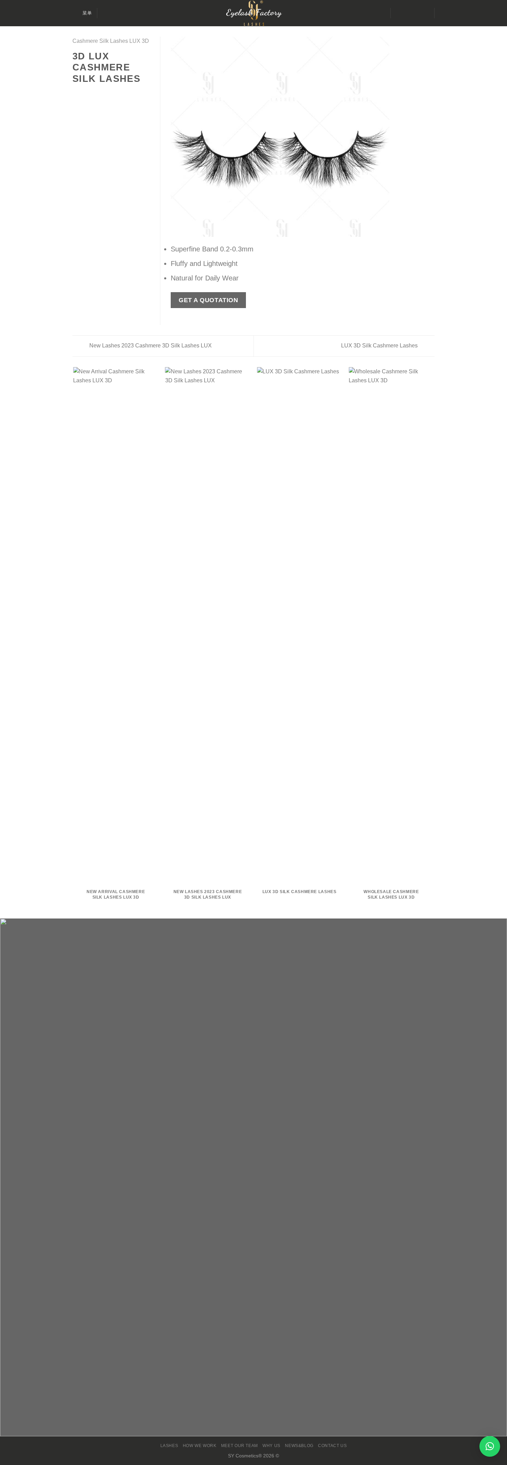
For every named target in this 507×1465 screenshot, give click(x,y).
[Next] (376, 137)
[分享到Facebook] (76, 94)
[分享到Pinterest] (102, 94)
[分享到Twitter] (85, 94)
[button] (489, 1446)
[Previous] (184, 137)
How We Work (200, 1445)
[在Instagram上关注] (406, 13)
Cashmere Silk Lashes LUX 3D (110, 41)
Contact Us (332, 1445)
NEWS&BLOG (299, 1445)
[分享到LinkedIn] (110, 94)
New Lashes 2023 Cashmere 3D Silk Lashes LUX (150, 345)
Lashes (169, 1445)
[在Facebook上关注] (397, 13)
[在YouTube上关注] (424, 13)
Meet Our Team (239, 1445)
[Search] (105, 13)
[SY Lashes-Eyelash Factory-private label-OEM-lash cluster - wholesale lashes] (253, 13)
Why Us (271, 1445)
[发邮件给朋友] (93, 94)
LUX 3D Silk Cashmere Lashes (380, 345)
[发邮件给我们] (415, 13)
